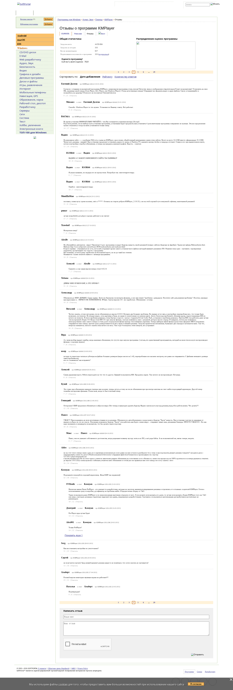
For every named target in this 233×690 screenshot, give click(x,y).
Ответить (73, 96)
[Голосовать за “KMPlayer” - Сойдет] (73, 66)
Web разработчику (30, 59)
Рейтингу (107, 76)
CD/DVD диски (27, 52)
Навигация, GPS (28, 96)
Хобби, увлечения (30, 125)
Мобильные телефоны (32, 92)
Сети (22, 114)
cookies (63, 684)
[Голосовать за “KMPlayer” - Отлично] (83, 66)
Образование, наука (31, 99)
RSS (168, 5)
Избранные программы (29, 24)
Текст (22, 121)
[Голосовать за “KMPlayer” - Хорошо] (78, 66)
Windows (22, 48)
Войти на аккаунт (125, 5)
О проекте (42, 668)
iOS (19, 44)
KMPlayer (106, 28)
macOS (21, 40)
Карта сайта (159, 5)
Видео (23, 70)
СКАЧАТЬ (65, 34)
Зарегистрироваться (143, 5)
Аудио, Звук (26, 63)
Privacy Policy (83, 668)
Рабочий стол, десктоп (32, 103)
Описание (78, 34)
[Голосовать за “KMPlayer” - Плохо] (68, 66)
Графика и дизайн (30, 74)
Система (24, 117)
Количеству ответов (125, 76)
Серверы (24, 110)
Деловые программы (31, 77)
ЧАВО (73, 668)
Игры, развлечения (30, 85)
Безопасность (27, 66)
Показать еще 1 (74, 535)
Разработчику (27, 106)
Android (21, 35)
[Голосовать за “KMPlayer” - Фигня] (63, 66)
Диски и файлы (28, 81)
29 (154, 72)
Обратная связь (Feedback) (58, 668)
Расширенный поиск (194, 7)
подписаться (103, 54)
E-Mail (22, 55)
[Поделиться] (101, 34)
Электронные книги (31, 128)
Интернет (25, 88)
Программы (25, 13)
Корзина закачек (26, 19)
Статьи (41, 13)
